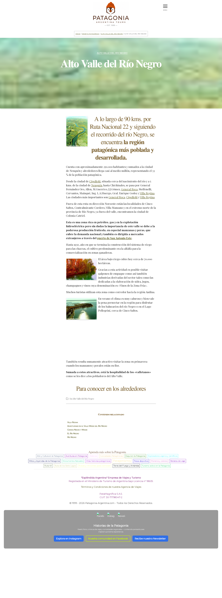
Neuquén (96, 185)
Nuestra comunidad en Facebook (108, 538)
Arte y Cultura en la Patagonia (50, 456)
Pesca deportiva (141, 461)
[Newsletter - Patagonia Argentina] (121, 516)
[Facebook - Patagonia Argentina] (100, 516)
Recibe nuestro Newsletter (150, 538)
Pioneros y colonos (159, 461)
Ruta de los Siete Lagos (65, 466)
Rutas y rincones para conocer (95, 465)
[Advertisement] (111, 339)
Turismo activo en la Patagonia (156, 466)
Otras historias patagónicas (98, 461)
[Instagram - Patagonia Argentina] (111, 516)
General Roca (129, 189)
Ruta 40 (48, 466)
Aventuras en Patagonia (76, 456)
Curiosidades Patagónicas (111, 456)
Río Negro (71, 437)
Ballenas (93, 456)
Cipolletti (95, 181)
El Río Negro (73, 433)
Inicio (78, 33)
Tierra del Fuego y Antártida (126, 466)
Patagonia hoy (122, 460)
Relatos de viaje (177, 461)
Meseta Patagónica (90, 33)
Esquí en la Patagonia (135, 456)
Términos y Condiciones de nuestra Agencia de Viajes (111, 487)
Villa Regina (147, 193)
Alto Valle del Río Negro (112, 33)
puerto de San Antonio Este (114, 238)
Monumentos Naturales (73, 461)
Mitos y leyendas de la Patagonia (44, 461)
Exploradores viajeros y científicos (163, 456)
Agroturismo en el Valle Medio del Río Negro (87, 426)
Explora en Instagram (68, 538)
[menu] (165, 5)
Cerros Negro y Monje (77, 429)
